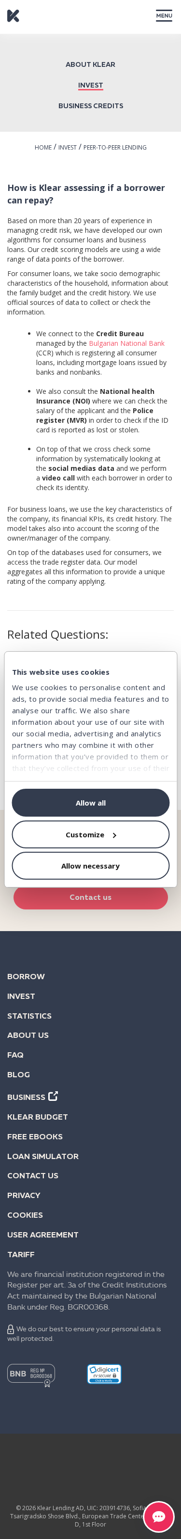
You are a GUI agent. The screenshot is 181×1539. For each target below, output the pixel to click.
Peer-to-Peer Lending (115, 147)
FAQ (15, 1056)
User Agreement (43, 1235)
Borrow (26, 977)
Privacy (24, 1196)
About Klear (90, 65)
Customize (85, 834)
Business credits (90, 106)
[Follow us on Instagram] (90, 1481)
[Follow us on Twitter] (109, 1460)
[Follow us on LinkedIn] (72, 1460)
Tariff (21, 1255)
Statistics (29, 1017)
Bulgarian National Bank (127, 343)
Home (43, 147)
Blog (18, 1075)
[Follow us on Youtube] (147, 1460)
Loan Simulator (43, 1157)
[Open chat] (158, 1516)
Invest (90, 85)
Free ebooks (35, 1137)
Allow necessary (90, 865)
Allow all (91, 802)
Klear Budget (37, 1118)
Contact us (90, 898)
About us (28, 1036)
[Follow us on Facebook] (34, 1460)
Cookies (25, 1216)
